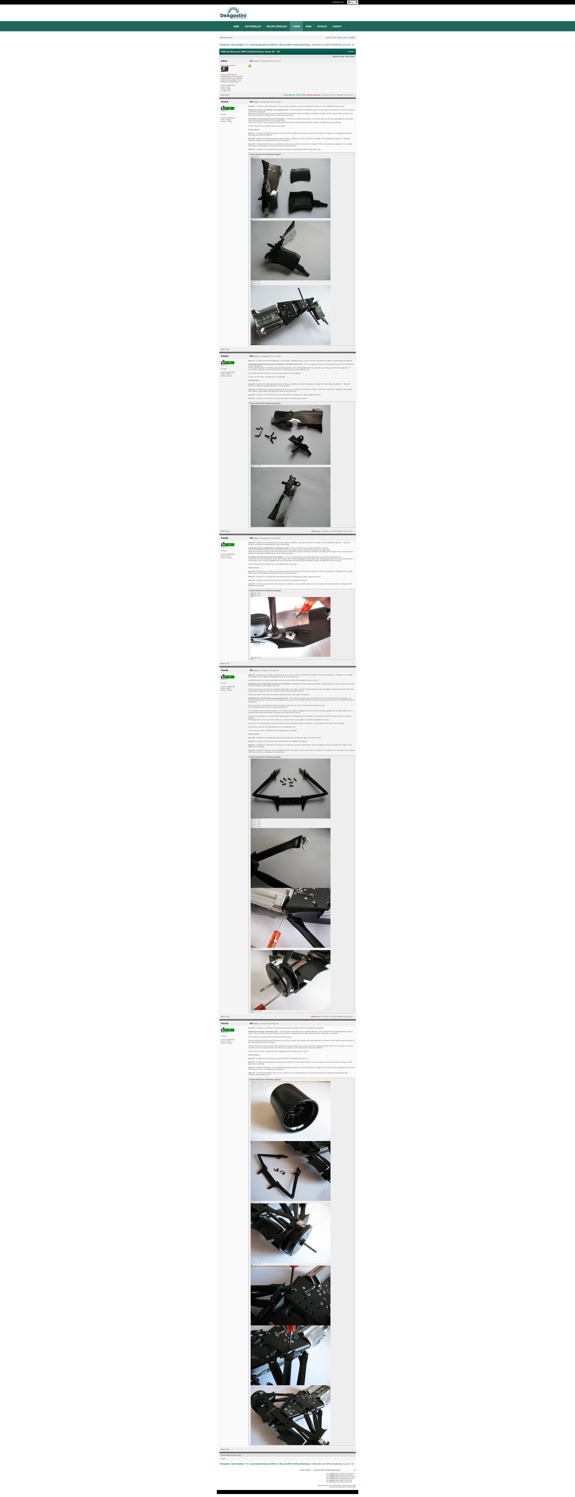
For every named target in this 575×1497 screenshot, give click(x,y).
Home (236, 26)
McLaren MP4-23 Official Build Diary (294, 45)
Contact (337, 26)
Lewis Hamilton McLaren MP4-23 (263, 45)
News (308, 26)
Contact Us (338, 2)
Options (351, 52)
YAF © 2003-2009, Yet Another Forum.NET (342, 1485)
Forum (296, 26)
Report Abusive (289, 95)
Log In (345, 37)
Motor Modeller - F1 (239, 45)
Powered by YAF (323, 1485)
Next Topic (350, 56)
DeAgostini (224, 45)
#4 (251, 538)
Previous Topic (338, 56)
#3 (251, 356)
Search (328, 37)
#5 (251, 670)
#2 (251, 102)
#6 (251, 1023)
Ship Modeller (253, 26)
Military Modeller (277, 26)
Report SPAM (301, 95)
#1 (251, 61)
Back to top (225, 95)
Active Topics (337, 37)
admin (224, 61)
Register (352, 37)
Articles (322, 26)
